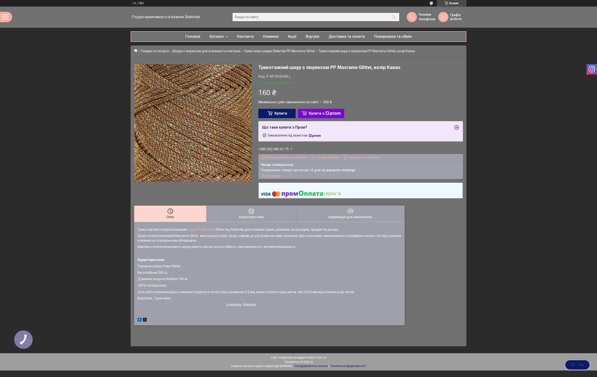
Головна (192, 36)
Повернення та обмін (393, 36)
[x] (145, 320)
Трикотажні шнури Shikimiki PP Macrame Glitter (279, 51)
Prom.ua (321, 357)
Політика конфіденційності (348, 366)
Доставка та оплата (347, 36)
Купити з (316, 113)
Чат (581, 365)
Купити (280, 113)
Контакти (245, 36)
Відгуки (312, 36)
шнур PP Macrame (201, 229)
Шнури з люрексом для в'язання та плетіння (206, 51)
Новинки (270, 36)
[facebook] (140, 320)
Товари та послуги (155, 51)
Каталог (217, 36)
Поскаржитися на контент (311, 366)
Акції (292, 36)
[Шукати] (393, 17)
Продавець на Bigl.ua (299, 361)
